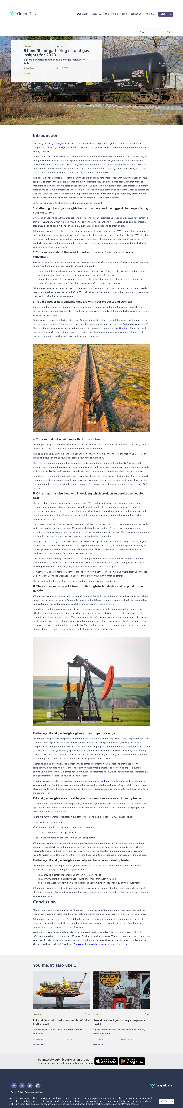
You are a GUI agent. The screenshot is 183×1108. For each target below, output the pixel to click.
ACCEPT (163, 1101)
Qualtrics (123, 328)
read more (38, 1044)
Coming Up (150, 14)
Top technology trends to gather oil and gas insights (101, 944)
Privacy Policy (17, 1092)
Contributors (111, 14)
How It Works (82, 14)
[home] (23, 14)
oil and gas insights (54, 143)
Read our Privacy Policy (124, 1104)
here (114, 581)
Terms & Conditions (34, 1092)
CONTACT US (136, 14)
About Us (96, 14)
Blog (124, 14)
